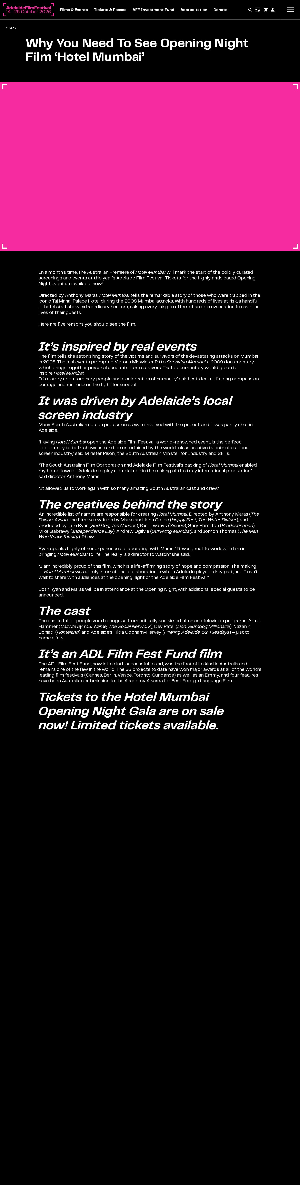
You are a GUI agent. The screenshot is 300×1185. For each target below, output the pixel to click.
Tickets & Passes (110, 9)
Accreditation (193, 9)
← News (11, 27)
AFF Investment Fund (153, 9)
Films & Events (74, 9)
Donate (220, 9)
